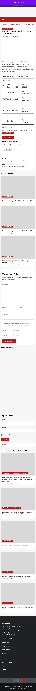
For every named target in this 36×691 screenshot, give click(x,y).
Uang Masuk (8, 132)
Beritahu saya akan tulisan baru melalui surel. (17, 336)
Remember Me (6, 435)
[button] (2, 19)
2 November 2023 (13, 265)
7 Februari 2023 (14, 36)
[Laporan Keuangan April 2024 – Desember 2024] (18, 187)
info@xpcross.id (10, 633)
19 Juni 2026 (12, 483)
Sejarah (4, 657)
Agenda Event (6, 473)
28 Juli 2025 (12, 516)
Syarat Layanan (6, 649)
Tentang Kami (5, 642)
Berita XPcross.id (16, 473)
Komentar (5, 284)
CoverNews (13, 688)
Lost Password (6, 445)
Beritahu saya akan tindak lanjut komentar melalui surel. (17, 332)
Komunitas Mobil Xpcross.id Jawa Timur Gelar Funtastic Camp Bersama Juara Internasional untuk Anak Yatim (17, 479)
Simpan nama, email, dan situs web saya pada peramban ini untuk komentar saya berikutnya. (16, 324)
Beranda (3, 24)
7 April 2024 (12, 233)
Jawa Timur (25, 473)
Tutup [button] (22, 2)
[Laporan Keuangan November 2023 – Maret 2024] (18, 217)
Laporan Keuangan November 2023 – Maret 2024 (17, 231)
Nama (4, 307)
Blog (8, 24)
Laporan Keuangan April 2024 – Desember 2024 (17, 201)
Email (21, 307)
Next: (13, 165)
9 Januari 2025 (13, 203)
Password (4, 427)
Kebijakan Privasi (6, 646)
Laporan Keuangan (7, 28)
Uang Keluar (8, 137)
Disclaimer (5, 653)
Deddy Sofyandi (6, 36)
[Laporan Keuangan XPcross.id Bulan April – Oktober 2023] (18, 247)
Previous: (15, 160)
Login (3, 666)
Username (4, 419)
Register (4, 669)
